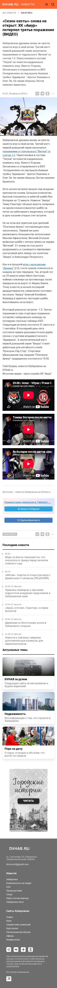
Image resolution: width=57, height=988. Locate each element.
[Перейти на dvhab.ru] (10, 4)
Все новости (10, 13)
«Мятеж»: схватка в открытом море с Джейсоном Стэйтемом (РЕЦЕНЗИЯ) (27, 577)
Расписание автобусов (18, 932)
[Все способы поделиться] (52, 93)
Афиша (10, 936)
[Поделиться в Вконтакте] (42, 93)
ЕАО (8, 887)
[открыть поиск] (52, 4)
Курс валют (12, 928)
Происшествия (14, 890)
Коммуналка (13, 939)
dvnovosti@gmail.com (17, 864)
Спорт (9, 894)
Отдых (9, 917)
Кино (9, 921)
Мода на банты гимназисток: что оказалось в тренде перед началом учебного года (26, 560)
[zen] (23, 949)
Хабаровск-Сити (15, 902)
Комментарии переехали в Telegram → (27, 502)
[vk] (16, 949)
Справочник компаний (18, 924)
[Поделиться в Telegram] (37, 93)
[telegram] (8, 949)
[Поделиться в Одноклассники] (47, 93)
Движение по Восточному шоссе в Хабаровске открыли (25, 624)
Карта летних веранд (17, 898)
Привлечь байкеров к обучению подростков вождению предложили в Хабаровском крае (27, 593)
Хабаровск (27, 13)
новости (27, 4)
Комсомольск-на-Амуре (18, 883)
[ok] (30, 949)
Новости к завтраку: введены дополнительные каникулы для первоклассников (24, 640)
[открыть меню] (46, 4)
